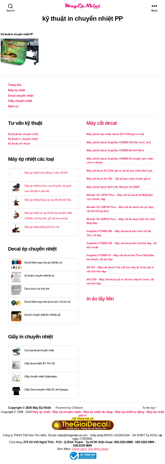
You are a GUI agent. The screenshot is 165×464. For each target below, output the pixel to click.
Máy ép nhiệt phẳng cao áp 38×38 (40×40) (47, 199)
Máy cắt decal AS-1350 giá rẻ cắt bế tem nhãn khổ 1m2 (119, 170)
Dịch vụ (13, 106)
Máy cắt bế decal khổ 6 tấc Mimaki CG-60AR (113, 186)
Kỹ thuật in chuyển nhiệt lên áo (39, 275)
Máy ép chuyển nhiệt (67, 412)
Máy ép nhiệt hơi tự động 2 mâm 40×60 (45, 172)
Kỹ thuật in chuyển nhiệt (22, 138)
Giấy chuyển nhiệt (20, 100)
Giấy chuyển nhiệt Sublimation (40, 376)
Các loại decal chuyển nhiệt (39, 350)
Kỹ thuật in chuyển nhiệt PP (17, 34)
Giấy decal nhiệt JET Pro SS (39, 363)
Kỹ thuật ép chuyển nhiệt (23, 134)
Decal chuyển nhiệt (20, 95)
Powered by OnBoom (69, 407)
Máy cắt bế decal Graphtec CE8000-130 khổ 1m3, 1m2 (119, 142)
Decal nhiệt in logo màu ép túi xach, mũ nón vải (47, 301)
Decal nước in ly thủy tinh (36, 288)
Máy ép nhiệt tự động (129, 412)
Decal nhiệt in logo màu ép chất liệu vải (43, 262)
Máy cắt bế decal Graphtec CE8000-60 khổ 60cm (115, 150)
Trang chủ (14, 84)
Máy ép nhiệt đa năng (97, 412)
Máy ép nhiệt (16, 90)
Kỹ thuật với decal (19, 143)
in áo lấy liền (100, 298)
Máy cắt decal (102, 123)
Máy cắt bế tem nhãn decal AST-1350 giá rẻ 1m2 (115, 134)
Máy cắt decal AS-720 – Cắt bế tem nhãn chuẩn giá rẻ (119, 178)
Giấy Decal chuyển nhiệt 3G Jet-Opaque (46, 389)
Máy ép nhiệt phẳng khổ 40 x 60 (41, 226)
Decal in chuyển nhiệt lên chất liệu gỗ (42, 314)
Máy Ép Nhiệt (42, 407)
